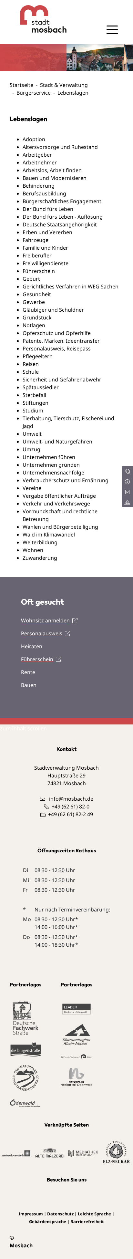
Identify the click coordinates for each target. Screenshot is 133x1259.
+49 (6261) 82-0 (70, 806)
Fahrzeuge (35, 240)
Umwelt (32, 433)
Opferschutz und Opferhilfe (57, 333)
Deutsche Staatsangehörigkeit (60, 224)
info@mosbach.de (71, 798)
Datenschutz (60, 1214)
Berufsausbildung (44, 193)
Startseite (21, 84)
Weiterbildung (40, 542)
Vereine (32, 488)
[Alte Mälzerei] (50, 1152)
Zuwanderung (40, 557)
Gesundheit (37, 294)
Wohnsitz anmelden (45, 620)
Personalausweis (41, 633)
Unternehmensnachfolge (53, 472)
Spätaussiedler (41, 387)
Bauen (28, 685)
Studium (33, 410)
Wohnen (33, 550)
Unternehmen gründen (51, 464)
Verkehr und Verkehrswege (56, 503)
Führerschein (39, 271)
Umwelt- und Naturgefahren (57, 441)
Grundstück (37, 317)
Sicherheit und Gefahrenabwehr (62, 379)
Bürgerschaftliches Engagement (62, 201)
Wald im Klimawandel (49, 534)
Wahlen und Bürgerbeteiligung (60, 526)
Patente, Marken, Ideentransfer (61, 340)
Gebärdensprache (47, 1221)
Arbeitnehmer (40, 162)
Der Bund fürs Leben (48, 209)
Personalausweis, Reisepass (57, 348)
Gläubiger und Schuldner (53, 309)
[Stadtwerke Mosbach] (17, 1152)
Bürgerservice (33, 92)
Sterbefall (34, 395)
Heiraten (31, 646)
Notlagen (34, 325)
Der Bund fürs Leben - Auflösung (63, 216)
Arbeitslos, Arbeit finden (52, 170)
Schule (31, 371)
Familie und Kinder (45, 247)
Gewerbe (34, 302)
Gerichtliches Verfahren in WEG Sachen (70, 286)
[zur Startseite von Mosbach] (38, 19)
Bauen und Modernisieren (55, 178)
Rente (28, 672)
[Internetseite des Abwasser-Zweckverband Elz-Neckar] (116, 1152)
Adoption (34, 139)
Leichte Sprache (94, 1214)
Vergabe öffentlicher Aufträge (59, 495)
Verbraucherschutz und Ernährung (65, 480)
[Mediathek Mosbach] (83, 1152)
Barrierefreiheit (87, 1221)
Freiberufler (37, 255)
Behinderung (39, 185)
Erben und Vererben (47, 232)
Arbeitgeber (37, 154)
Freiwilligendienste (45, 263)
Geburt (31, 278)
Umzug (31, 449)
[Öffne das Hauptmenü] (112, 30)
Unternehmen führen (49, 457)
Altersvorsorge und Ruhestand (60, 147)
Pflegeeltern (38, 356)
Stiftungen (35, 402)
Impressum (31, 1214)
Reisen (31, 364)
